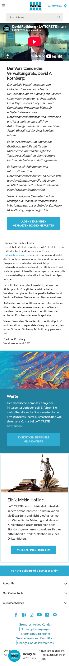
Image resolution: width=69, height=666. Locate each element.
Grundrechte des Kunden (35, 624)
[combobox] (35, 17)
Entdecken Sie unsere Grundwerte (33, 439)
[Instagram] (31, 615)
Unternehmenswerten (16, 255)
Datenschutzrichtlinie (35, 633)
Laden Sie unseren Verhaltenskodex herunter (33, 223)
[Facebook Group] (24, 615)
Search (58, 17)
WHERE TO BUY (55, 6)
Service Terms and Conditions (35, 638)
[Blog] (55, 615)
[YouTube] (39, 615)
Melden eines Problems (33, 550)
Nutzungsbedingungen (36, 629)
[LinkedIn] (47, 615)
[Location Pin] (65, 6)
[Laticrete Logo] (30, 6)
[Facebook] (16, 615)
